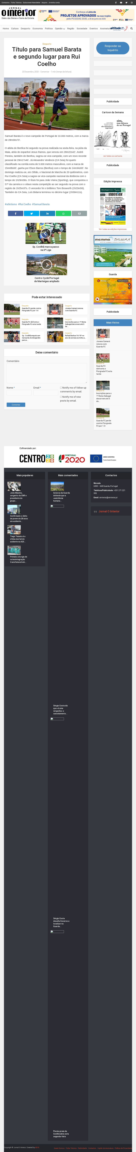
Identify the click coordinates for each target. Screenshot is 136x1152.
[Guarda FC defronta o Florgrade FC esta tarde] (103, 358)
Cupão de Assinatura (105, 1148)
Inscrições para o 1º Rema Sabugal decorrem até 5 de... (75, 324)
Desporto (25, 28)
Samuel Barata (42, 204)
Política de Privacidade (123, 1148)
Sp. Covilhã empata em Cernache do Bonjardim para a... (31, 338)
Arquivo (44, 3)
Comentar (45, 72)
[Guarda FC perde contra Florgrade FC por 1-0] (103, 412)
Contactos (6, 3)
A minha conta (54, 3)
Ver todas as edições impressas (113, 229)
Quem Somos (59, 1148)
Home (6, 28)
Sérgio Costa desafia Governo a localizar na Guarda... (61, 922)
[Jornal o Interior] (19, 11)
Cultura (14, 28)
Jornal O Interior (109, 511)
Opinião (59, 28)
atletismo (12, 204)
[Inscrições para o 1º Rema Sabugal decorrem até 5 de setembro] (103, 385)
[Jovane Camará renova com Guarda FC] (103, 333)
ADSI (37, 1147)
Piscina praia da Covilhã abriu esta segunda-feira (61, 1134)
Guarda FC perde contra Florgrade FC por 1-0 (103, 423)
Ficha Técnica (16, 3)
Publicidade (82, 1148)
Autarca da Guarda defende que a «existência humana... (61, 497)
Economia (38, 28)
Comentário (13, 361)
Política (49, 28)
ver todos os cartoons (112, 156)
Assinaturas (106, 28)
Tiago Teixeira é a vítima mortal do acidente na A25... (18, 539)
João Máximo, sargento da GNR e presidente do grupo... (18, 497)
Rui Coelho (25, 204)
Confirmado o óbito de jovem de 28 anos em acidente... (19, 518)
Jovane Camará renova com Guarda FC (103, 344)
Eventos (94, 28)
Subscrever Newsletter (31, 3)
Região (70, 28)
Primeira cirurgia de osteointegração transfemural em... (18, 559)
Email (37, 387)
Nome (11, 387)
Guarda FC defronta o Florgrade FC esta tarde (104, 370)
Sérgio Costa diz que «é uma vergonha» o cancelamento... (60, 710)
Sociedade (82, 28)
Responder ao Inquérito (113, 48)
